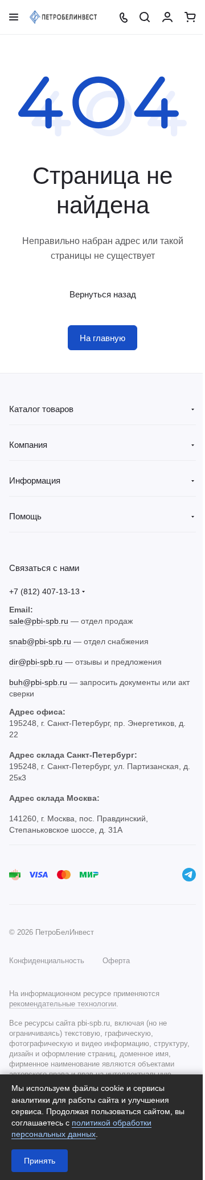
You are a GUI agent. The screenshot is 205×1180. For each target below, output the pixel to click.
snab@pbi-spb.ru (40, 641)
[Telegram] (189, 874)
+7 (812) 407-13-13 (44, 591)
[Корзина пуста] (190, 17)
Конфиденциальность (46, 960)
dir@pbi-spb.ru (36, 661)
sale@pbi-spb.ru (38, 620)
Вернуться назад (102, 294)
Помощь (25, 516)
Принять (39, 1160)
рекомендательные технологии (62, 1004)
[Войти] (167, 17)
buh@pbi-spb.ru (38, 682)
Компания (28, 445)
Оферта (116, 960)
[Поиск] (144, 17)
